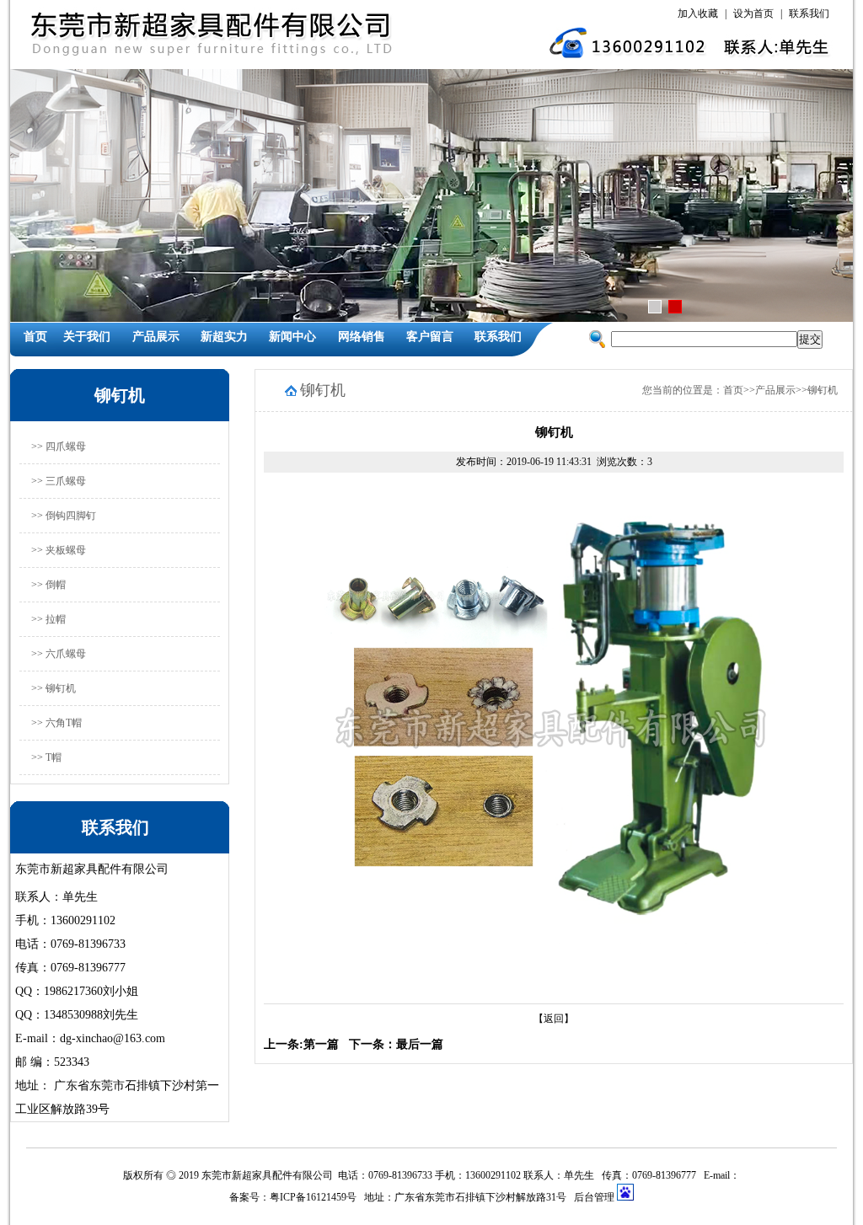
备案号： (249, 1197)
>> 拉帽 (48, 619)
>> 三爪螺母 (58, 481)
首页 (35, 336)
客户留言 (429, 336)
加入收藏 (698, 13)
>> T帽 (46, 757)
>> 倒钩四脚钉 (63, 516)
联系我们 (809, 13)
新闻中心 (292, 336)
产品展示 (156, 336)
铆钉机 (822, 390)
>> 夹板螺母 (58, 550)
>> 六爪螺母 (58, 654)
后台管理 (595, 1197)
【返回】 (553, 1018)
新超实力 (224, 336)
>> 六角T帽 (56, 723)
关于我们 (86, 336)
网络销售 (361, 336)
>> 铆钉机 (53, 688)
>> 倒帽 (48, 585)
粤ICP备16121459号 (313, 1197)
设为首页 (753, 13)
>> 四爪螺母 (58, 446)
